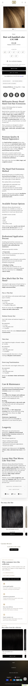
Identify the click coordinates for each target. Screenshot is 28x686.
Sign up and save (13, 672)
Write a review (14, 549)
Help (14, 662)
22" (14, 52)
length (14, 49)
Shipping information (14, 486)
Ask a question (14, 489)
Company (13, 667)
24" (18, 52)
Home (13, 34)
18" (5, 52)
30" (16, 56)
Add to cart (12, 656)
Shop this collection (11, 579)
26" (23, 52)
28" (12, 56)
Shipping (9, 44)
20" (9, 52)
